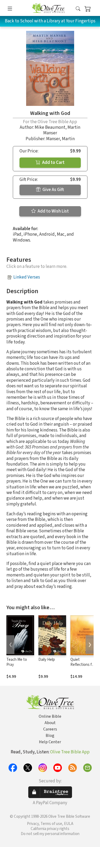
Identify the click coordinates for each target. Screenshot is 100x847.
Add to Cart (53, 162)
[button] (78, 9)
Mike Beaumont (50, 127)
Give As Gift (53, 189)
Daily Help (46, 659)
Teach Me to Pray (16, 662)
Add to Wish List (53, 211)
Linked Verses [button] (26, 277)
